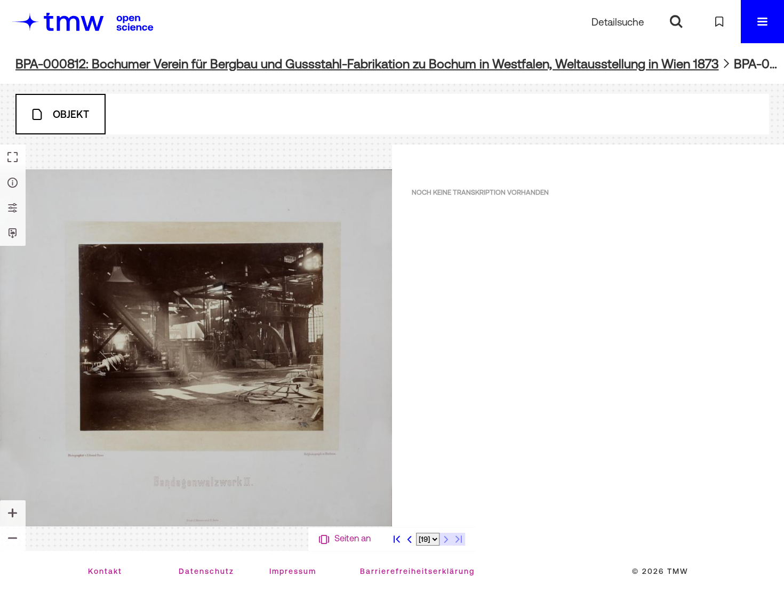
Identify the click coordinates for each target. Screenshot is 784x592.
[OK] (676, 21)
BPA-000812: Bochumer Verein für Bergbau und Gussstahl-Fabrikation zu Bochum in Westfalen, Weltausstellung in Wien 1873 (367, 64)
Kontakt (105, 571)
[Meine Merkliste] (719, 21)
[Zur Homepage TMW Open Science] (135, 23)
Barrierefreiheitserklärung (417, 571)
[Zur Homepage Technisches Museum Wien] (58, 21)
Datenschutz (206, 571)
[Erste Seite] (396, 539)
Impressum (292, 571)
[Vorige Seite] (409, 539)
